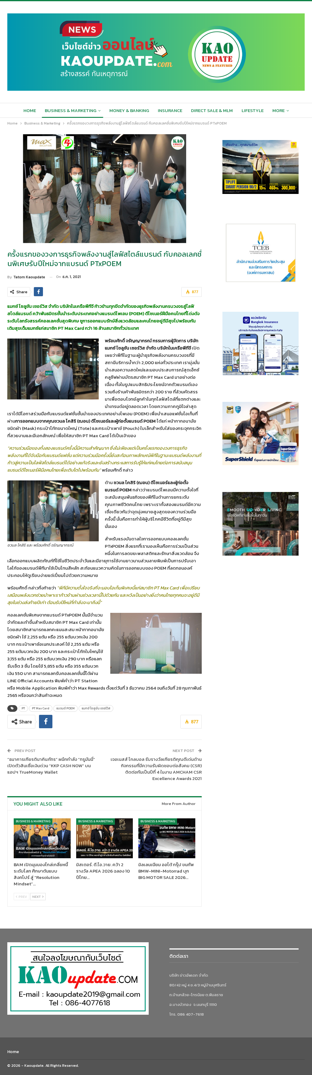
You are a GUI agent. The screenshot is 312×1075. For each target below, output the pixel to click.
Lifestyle (253, 110)
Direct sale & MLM (212, 110)
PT (23, 708)
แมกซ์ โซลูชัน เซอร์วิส (96, 708)
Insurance (170, 110)
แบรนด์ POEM (65, 708)
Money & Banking (129, 110)
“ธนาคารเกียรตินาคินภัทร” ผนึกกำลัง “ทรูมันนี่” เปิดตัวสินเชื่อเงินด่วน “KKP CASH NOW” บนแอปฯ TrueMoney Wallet (51, 765)
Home (29, 110)
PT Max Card (40, 708)
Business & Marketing (70, 110)
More (278, 110)
